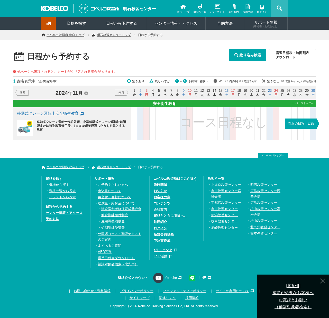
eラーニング (217, 12)
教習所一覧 (200, 12)
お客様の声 (162, 197)
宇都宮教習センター (226, 203)
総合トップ (183, 12)
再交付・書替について (114, 197)
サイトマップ (140, 298)
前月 (22, 92)
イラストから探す (62, 197)
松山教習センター (263, 221)
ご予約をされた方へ (113, 185)
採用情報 (248, 12)
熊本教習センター (263, 233)
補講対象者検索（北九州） (118, 264)
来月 (121, 92)
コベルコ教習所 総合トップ (65, 35)
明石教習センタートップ (114, 35)
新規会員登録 (164, 234)
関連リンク (167, 298)
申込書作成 (162, 240)
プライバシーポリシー (136, 291)
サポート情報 (266, 24)
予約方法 (225, 23)
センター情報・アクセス (176, 23)
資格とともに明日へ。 (170, 215)
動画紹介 (160, 222)
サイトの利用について (232, 291)
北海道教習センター (226, 185)
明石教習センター (139, 8)
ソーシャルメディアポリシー (184, 291)
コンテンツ (162, 203)
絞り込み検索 (250, 55)
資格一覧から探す (62, 191)
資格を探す (76, 23)
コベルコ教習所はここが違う (175, 178)
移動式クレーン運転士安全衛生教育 (48, 113)
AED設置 (105, 252)
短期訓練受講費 (113, 228)
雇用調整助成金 (113, 221)
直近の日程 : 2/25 (301, 123)
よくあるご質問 (109, 246)
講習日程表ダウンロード (116, 258)
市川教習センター (224, 209)
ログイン (262, 12)
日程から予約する (121, 23)
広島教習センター (263, 203)
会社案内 (234, 12)
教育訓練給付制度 (114, 215)
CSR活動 (160, 256)
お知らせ (160, 191)
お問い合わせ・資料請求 (92, 291)
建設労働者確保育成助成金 (121, 209)
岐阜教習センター (224, 221)
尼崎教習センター (224, 228)
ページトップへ (305, 103)
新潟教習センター (224, 215)
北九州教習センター (265, 227)
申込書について (109, 191)
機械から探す (59, 185)
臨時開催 (160, 185)
